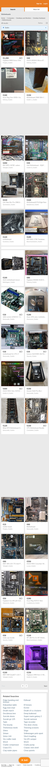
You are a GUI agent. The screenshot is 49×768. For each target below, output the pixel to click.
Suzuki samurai (30, 719)
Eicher (26, 708)
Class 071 (7, 748)
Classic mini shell (31, 748)
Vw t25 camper (30, 739)
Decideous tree (9, 713)
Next (45, 686)
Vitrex (5, 731)
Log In (45, 4)
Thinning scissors (31, 728)
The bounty (7, 725)
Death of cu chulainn (32, 711)
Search (12, 9)
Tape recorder (29, 722)
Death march (8, 711)
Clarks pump (29, 745)
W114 (5, 742)
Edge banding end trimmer (11, 701)
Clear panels (29, 750)
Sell (25, 760)
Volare (5, 733)
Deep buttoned (30, 713)
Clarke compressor (11, 745)
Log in (19, 765)
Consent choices (6, 766)
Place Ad (36, 9)
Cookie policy (39, 765)
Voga (26, 731)
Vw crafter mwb (9, 739)
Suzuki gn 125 (9, 719)
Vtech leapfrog (30, 736)
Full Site (3, 765)
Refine (40, 23)
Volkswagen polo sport (33, 733)
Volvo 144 (7, 736)
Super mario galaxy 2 (33, 716)
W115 (26, 742)
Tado (5, 722)
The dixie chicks (30, 725)
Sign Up (39, 4)
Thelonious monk (10, 728)
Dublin (10, 63)
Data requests (27, 765)
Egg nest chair (9, 708)
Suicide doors (9, 716)
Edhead (27, 700)
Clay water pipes (10, 750)
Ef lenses (28, 705)
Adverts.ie (10, 3)
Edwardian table (10, 705)
